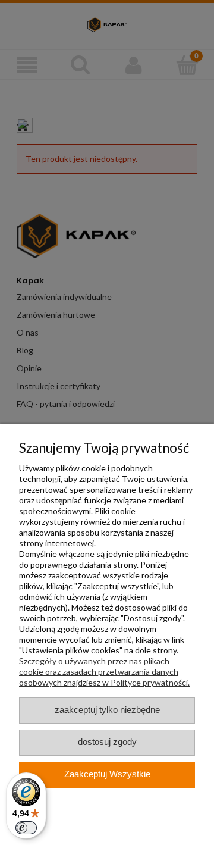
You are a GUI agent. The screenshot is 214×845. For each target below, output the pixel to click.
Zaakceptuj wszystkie (107, 774)
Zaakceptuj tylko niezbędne (107, 710)
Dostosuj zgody (107, 742)
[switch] (26, 827)
